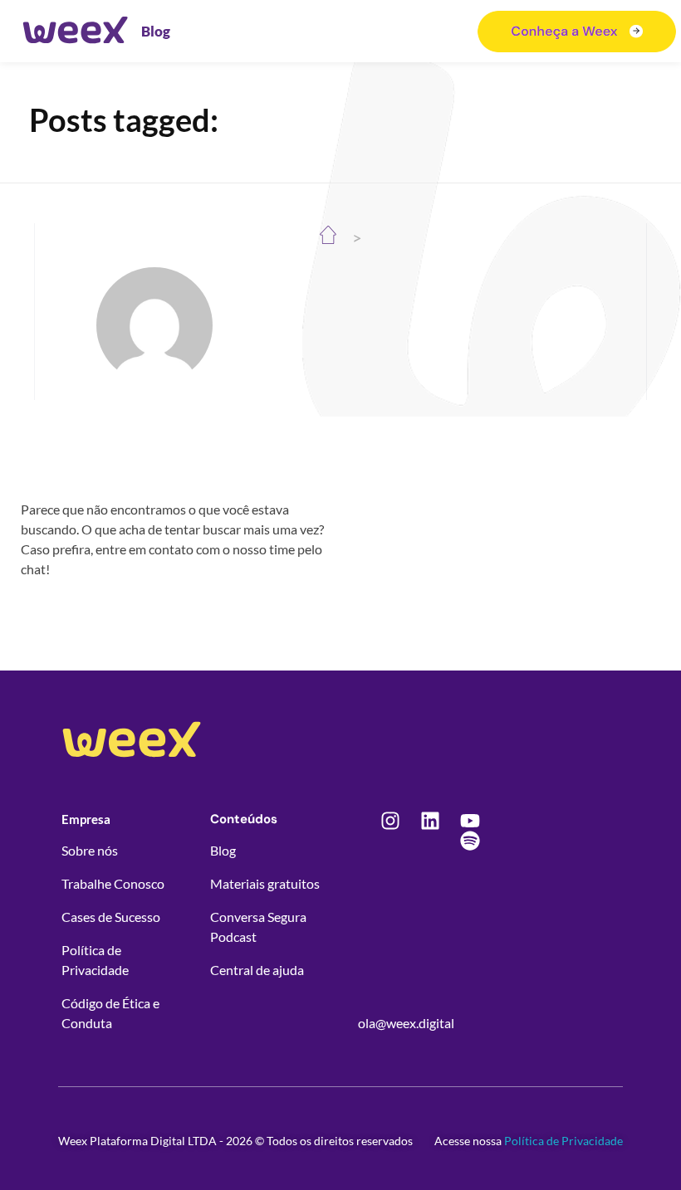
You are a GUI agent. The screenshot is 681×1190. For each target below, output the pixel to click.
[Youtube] (470, 821)
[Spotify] (470, 841)
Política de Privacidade (563, 1141)
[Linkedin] (430, 821)
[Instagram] (390, 821)
